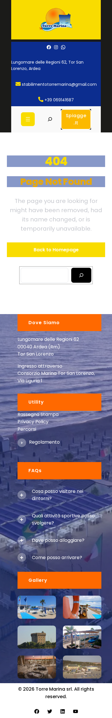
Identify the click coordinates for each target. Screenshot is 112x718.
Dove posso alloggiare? (58, 540)
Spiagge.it (76, 119)
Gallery (37, 580)
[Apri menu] (28, 119)
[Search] (81, 275)
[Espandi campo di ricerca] (50, 119)
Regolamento (44, 442)
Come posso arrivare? (57, 557)
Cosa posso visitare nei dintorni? (57, 495)
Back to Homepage (56, 249)
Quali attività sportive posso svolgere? (63, 519)
